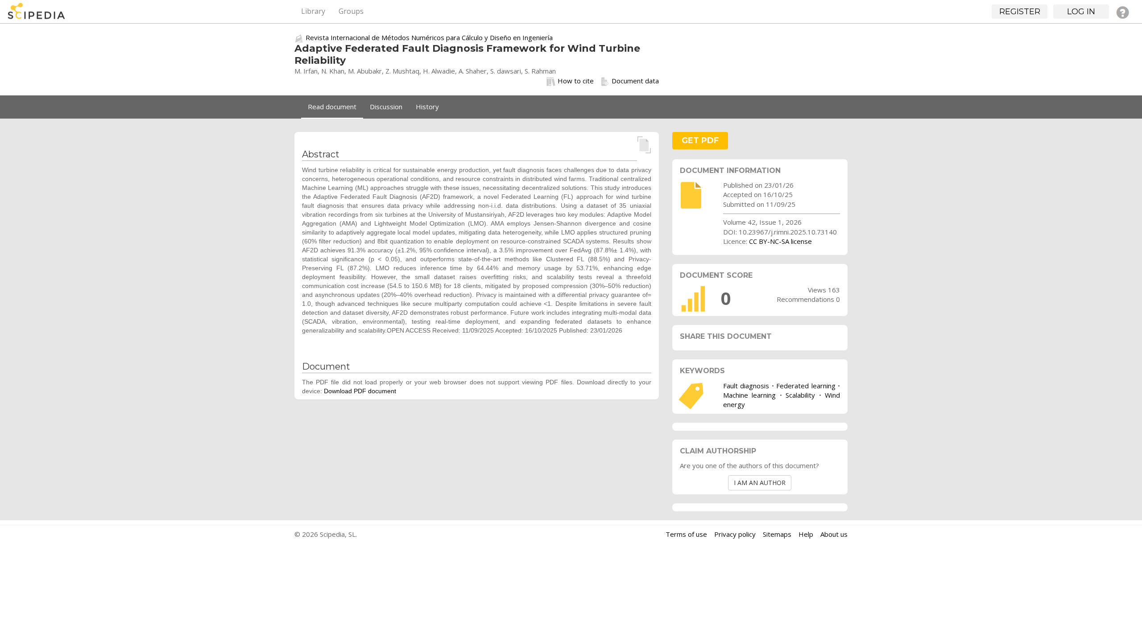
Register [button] (1019, 11)
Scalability (800, 395)
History (427, 106)
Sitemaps (777, 534)
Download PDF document (360, 391)
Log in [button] (1081, 11)
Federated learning (805, 385)
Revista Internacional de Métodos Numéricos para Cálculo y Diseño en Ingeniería (429, 37)
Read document (332, 106)
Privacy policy (735, 534)
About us (834, 534)
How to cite (576, 80)
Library (313, 11)
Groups (351, 11)
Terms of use (686, 534)
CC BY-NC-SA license (780, 241)
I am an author (760, 482)
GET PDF (700, 140)
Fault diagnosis (746, 385)
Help (806, 534)
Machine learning (749, 395)
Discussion (386, 106)
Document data (635, 80)
